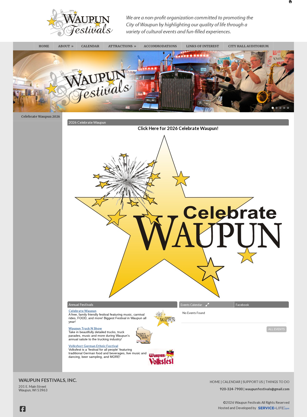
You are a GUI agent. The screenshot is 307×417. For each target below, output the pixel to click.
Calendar (231, 382)
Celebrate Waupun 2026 (40, 116)
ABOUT (66, 46)
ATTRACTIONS (122, 46)
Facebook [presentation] (242, 305)
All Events (276, 329)
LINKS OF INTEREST (202, 46)
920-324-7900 (231, 389)
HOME (44, 46)
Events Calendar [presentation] (192, 305)
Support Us (253, 382)
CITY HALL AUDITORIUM (248, 46)
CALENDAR (90, 46)
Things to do (277, 382)
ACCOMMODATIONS (160, 46)
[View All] (207, 304)
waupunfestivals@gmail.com (267, 389)
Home (215, 382)
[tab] (206, 304)
